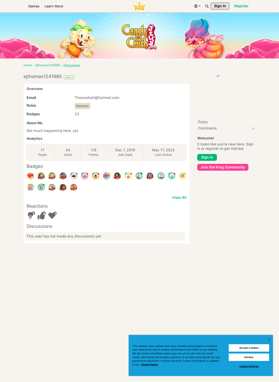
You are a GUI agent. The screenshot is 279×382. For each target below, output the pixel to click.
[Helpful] (106, 175)
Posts (42, 155)
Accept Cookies (249, 347)
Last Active (163, 155)
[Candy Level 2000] (63, 187)
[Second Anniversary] (128, 175)
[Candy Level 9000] (63, 175)
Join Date (125, 155)
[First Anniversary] (171, 175)
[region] (201, 355)
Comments (226, 128)
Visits (68, 155)
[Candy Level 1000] (73, 187)
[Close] (269, 339)
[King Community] (139, 6)
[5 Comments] (41, 187)
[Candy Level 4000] (150, 175)
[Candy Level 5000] (117, 175)
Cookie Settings (249, 366)
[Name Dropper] (161, 175)
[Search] (206, 6)
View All (179, 197)
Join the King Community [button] (222, 167)
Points (93, 155)
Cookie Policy (149, 364)
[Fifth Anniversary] (73, 175)
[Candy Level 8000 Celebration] (30, 187)
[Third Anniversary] (95, 175)
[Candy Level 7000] (41, 175)
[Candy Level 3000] (52, 187)
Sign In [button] (207, 157)
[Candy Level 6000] (52, 175)
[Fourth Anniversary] (84, 175)
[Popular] (139, 175)
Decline (248, 357)
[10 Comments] (182, 175)
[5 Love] (30, 175)
